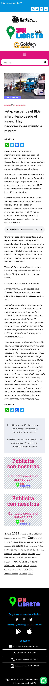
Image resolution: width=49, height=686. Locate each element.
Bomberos (8, 538)
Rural (35, 561)
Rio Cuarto (22, 561)
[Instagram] (41, 9)
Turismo (27, 569)
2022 (7, 533)
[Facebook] (33, 9)
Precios (34, 557)
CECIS (24, 538)
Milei (6, 557)
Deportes (22, 542)
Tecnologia (8, 570)
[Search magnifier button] (45, 62)
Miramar (12, 557)
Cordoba (35, 537)
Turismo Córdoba (11, 574)
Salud (19, 565)
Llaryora (24, 554)
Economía (40, 542)
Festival (40, 546)
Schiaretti (33, 566)
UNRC (30, 574)
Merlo (38, 554)
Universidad (23, 574)
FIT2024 (16, 550)
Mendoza (31, 554)
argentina (35, 533)
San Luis (26, 566)
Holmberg (40, 550)
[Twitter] (37, 9)
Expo (27, 546)
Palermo (28, 557)
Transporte (17, 570)
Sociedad (7, 105)
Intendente (8, 554)
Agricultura (24, 534)
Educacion (7, 546)
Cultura (7, 542)
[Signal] (46, 9)
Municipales (20, 557)
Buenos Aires (17, 538)
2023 (15, 533)
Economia (31, 542)
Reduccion (8, 562)
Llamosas (16, 554)
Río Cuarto (9, 565)
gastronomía (27, 549)
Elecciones (18, 545)
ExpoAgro (33, 546)
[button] (24, 54)
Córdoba (14, 542)
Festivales (8, 550)
